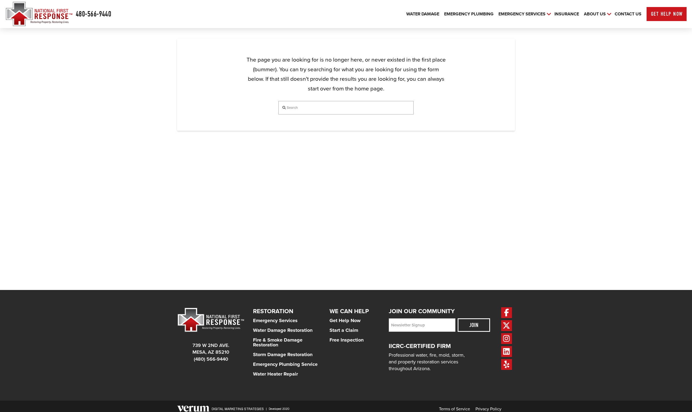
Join (473, 325)
